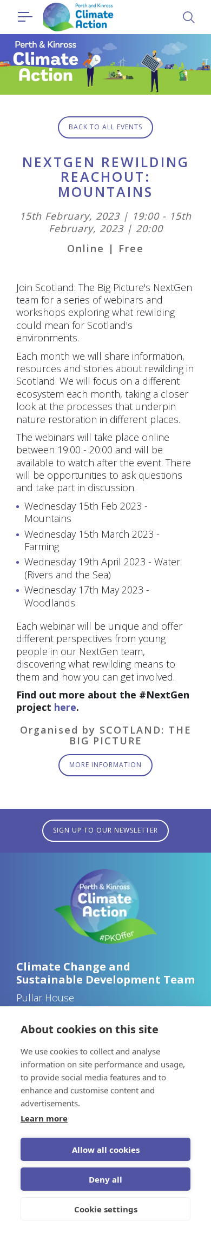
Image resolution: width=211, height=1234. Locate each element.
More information (105, 764)
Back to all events (105, 126)
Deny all (105, 1179)
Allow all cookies (106, 1149)
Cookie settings (105, 1209)
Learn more (44, 1118)
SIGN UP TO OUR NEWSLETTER (105, 830)
